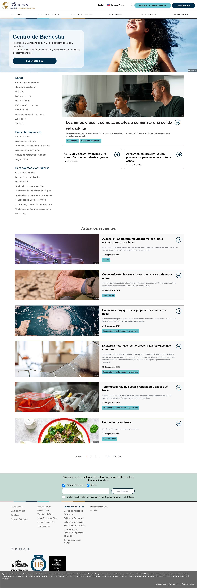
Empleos (15, 515)
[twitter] (24, 549)
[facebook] (20, 549)
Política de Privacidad (74, 518)
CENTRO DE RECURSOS (115, 14)
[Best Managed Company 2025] (20, 566)
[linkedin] (16, 549)
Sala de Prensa (18, 511)
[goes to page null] (176, 122)
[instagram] (12, 549)
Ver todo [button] (19, 123)
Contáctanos (183, 5)
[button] (117, 5)
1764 (107, 456)
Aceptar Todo (161, 584)
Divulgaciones (43, 526)
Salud (93, 485)
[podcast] (28, 549)
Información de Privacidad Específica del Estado (73, 532)
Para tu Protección (45, 522)
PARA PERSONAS (16, 14)
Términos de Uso (45, 514)
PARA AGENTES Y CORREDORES (82, 14)
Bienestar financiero (75, 485)
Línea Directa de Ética (47, 518)
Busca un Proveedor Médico (152, 5)
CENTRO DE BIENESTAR (148, 14)
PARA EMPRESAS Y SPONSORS (49, 14)
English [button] (101, 5)
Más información (188, 584)
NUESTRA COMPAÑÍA (181, 14)
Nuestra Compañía (19, 519)
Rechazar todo (174, 584)
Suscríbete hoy (34, 61)
